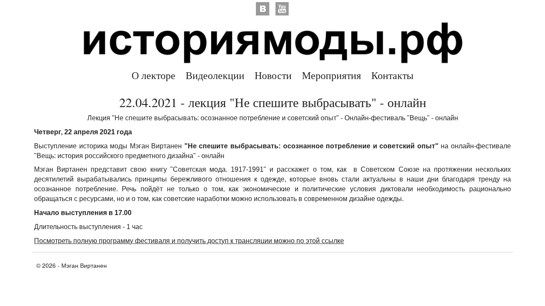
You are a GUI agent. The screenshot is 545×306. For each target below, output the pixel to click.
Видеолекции (215, 75)
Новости (273, 75)
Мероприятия (331, 75)
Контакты (392, 75)
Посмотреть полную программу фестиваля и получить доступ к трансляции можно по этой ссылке (189, 240)
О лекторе (153, 75)
